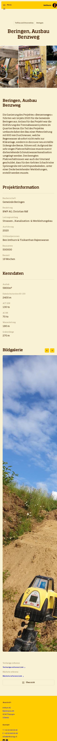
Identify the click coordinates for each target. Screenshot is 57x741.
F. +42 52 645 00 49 (10, 733)
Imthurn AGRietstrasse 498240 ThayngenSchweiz (9, 713)
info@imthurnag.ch (10, 737)
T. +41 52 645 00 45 (10, 730)
